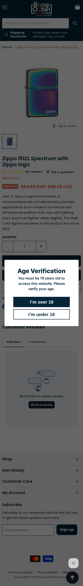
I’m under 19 (41, 314)
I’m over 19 (41, 302)
